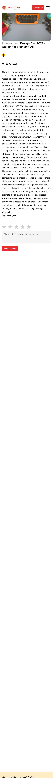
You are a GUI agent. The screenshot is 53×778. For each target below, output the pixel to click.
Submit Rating (10, 248)
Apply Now (36, 7)
